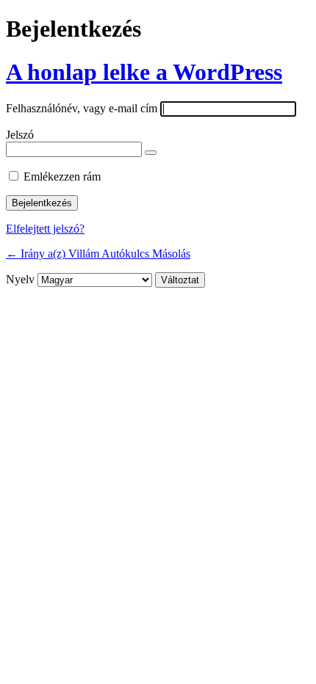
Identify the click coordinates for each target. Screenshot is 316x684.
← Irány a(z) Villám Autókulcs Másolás (98, 253)
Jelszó (20, 134)
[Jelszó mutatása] (151, 152)
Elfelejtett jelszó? (45, 228)
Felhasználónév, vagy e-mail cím (81, 108)
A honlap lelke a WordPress (144, 72)
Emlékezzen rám (62, 176)
